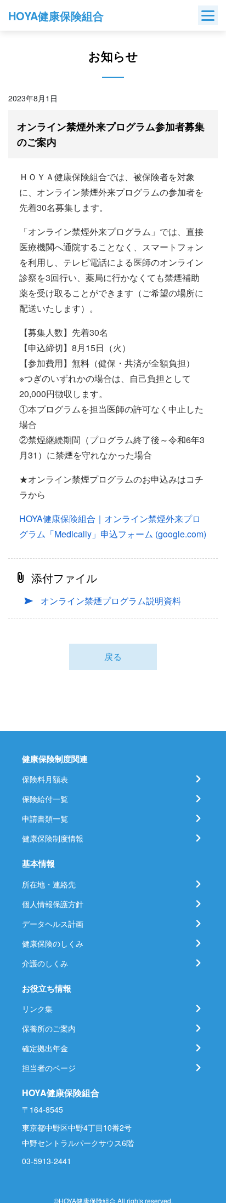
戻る (113, 656)
